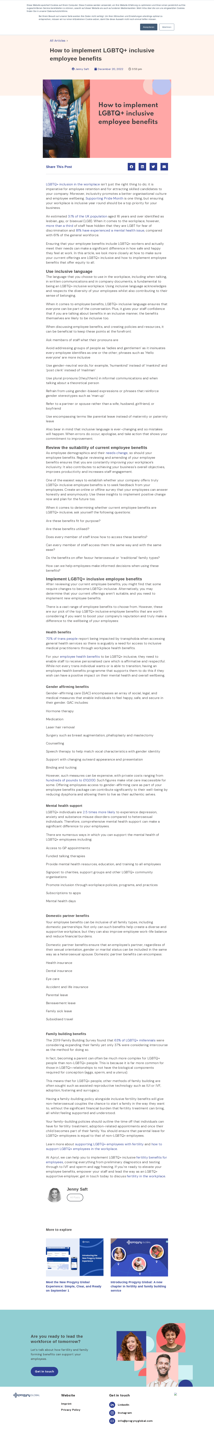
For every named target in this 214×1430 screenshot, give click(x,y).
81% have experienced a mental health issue (109, 230)
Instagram (125, 1413)
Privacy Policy (70, 1410)
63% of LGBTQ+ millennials (134, 1040)
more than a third (59, 225)
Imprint (66, 1404)
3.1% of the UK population (87, 216)
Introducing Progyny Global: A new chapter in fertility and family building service (138, 1286)
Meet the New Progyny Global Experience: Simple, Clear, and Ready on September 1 (73, 1286)
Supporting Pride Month (104, 198)
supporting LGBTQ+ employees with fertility (109, 1144)
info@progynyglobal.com (135, 1421)
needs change (117, 453)
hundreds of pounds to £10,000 (70, 780)
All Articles (58, 41)
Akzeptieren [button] (148, 27)
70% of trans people (62, 638)
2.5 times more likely (98, 812)
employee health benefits (80, 656)
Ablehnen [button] (166, 27)
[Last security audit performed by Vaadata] (187, 1394)
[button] (131, 166)
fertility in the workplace (146, 1176)
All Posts (75, 1197)
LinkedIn (123, 1405)
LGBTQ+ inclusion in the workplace (73, 184)
